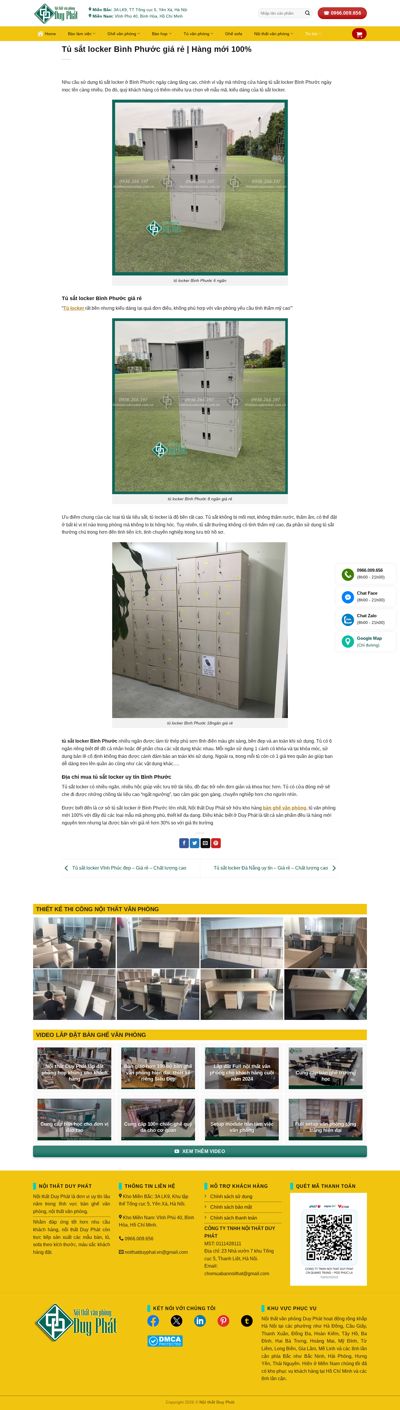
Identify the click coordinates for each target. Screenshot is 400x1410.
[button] (359, 34)
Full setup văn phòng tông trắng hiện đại (325, 1127)
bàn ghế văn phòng (284, 807)
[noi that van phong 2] (74, 994)
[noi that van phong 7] (74, 942)
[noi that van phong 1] (158, 994)
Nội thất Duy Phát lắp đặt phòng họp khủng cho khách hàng (74, 1073)
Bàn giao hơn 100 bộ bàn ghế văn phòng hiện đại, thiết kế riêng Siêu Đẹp (158, 1073)
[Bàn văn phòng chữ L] (325, 994)
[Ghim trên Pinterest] (216, 843)
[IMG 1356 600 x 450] (242, 994)
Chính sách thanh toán (233, 1217)
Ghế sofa (233, 33)
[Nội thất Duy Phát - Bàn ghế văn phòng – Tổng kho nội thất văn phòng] (56, 13)
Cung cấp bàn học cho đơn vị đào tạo (74, 1127)
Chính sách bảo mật (231, 1207)
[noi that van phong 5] (158, 942)
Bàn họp (159, 33)
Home (50, 33)
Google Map (369, 641)
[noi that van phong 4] (242, 942)
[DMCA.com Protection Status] (165, 1340)
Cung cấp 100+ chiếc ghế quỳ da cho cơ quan (158, 1127)
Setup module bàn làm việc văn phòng (242, 1127)
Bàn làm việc (80, 33)
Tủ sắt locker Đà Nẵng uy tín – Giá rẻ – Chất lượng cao (271, 867)
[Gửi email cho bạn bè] (205, 843)
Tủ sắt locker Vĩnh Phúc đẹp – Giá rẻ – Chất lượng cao (128, 867)
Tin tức (311, 33)
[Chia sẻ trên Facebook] (184, 843)
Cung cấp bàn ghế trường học (326, 1076)
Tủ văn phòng (196, 33)
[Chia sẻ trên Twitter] (194, 843)
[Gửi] (307, 13)
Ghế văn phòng (121, 33)
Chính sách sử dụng (231, 1196)
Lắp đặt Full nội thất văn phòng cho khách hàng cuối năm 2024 (242, 1073)
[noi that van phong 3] (325, 942)
